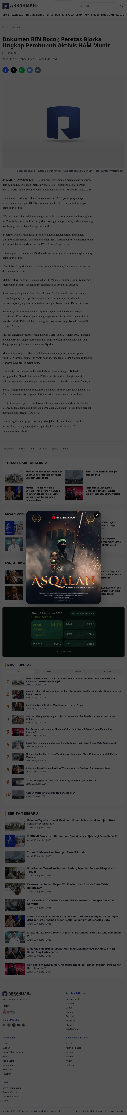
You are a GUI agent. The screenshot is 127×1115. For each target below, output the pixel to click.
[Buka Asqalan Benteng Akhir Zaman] (63, 557)
